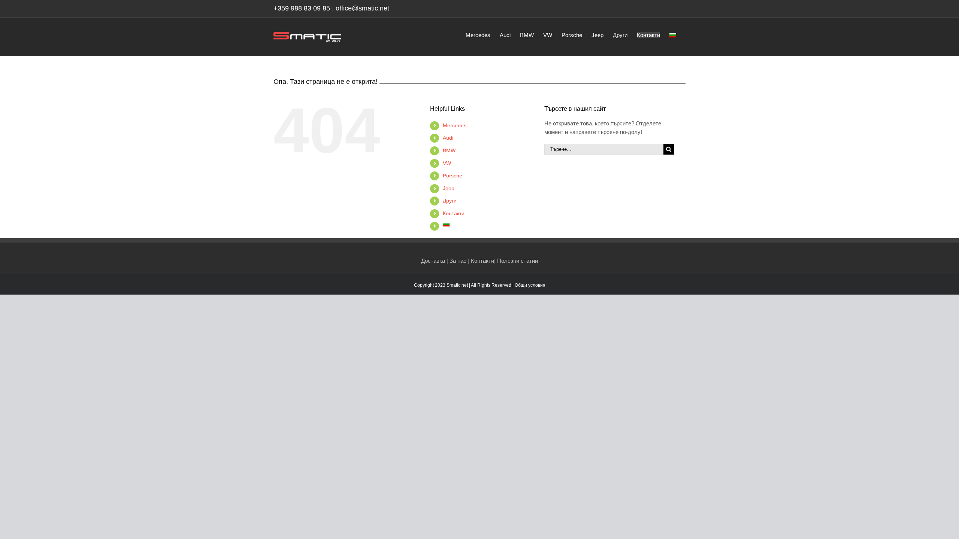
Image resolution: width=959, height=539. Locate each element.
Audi (448, 138)
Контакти (454, 213)
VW (447, 163)
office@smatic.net (362, 8)
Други (450, 201)
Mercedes (454, 125)
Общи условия (530, 285)
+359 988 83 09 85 (301, 8)
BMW (449, 150)
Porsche (452, 176)
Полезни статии (517, 261)
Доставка (433, 261)
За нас (458, 261)
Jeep (448, 188)
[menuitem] (672, 34)
